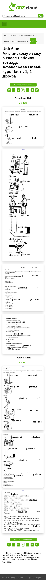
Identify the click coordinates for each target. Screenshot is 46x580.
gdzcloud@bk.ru (36, 578)
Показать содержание (23, 85)
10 (9, 90)
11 (14, 90)
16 (37, 90)
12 (18, 90)
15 (32, 90)
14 (28, 90)
